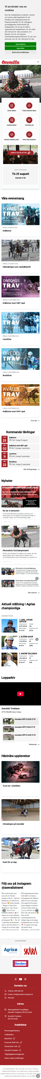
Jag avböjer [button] (20, 48)
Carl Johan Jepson (25, 621)
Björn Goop (27, 637)
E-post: (20, 994)
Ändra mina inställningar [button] (20, 52)
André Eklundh (29, 654)
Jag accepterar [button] (20, 44)
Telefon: (15, 991)
